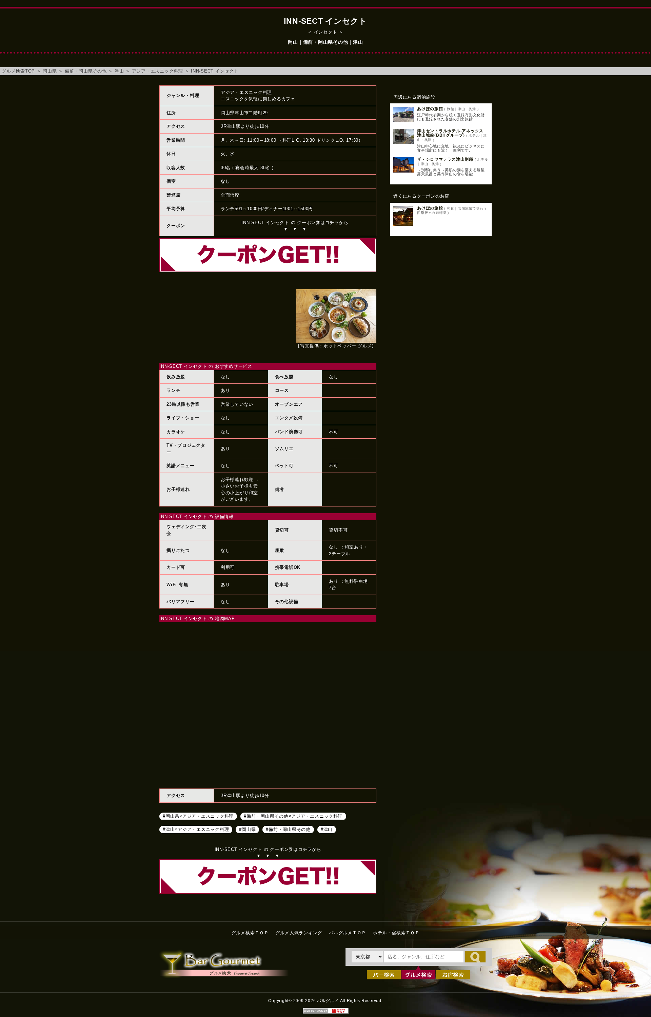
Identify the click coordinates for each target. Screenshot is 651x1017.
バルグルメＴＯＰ (347, 932)
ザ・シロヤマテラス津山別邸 (445, 159)
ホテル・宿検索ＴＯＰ (396, 932)
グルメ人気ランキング (299, 932)
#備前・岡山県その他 (288, 829)
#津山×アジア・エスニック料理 (196, 829)
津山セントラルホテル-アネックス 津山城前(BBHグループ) (452, 133)
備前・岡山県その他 (86, 71)
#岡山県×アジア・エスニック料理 (198, 816)
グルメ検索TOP (18, 71)
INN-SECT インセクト (215, 71)
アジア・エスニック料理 (157, 71)
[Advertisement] (441, 351)
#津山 (327, 829)
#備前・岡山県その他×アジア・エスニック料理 (293, 816)
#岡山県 (247, 829)
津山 (119, 71)
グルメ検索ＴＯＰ (250, 932)
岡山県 (50, 71)
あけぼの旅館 (430, 108)
